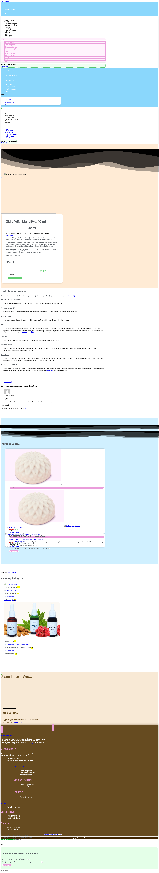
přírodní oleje (71, 296)
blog (32, 332)
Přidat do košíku (15, 278)
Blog (6, 34)
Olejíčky (7, 27)
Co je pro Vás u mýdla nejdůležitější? (22, 545)
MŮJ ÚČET (8, 36)
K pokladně (4, 839)
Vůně (3, 325)
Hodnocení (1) (8, 382)
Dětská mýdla (9, 20)
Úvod (7, 114)
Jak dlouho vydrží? (8, 308)
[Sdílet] (3, 870)
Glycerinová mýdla (10, 24)
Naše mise (49, 370)
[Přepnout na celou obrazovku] (5, 870)
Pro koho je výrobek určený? (11, 300)
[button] (53, 39)
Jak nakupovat (19, 767)
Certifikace (5, 355)
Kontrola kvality (6, 345)
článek (24, 332)
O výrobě (4, 336)
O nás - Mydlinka (6, 735)
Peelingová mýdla (10, 25)
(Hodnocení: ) (10, 235)
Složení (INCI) (6, 316)
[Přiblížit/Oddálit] (7, 870)
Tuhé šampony (9, 22)
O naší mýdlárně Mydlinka (10, 365)
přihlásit (26, 408)
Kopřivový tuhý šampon (16, 527)
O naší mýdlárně (9, 29)
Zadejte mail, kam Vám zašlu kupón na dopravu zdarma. (28, 548)
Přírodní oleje (12, 572)
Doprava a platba (10, 31)
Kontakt (7, 32)
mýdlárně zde (18, 722)
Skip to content (5, 1)
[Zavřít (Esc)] (1, 870)
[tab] (53, 300)
